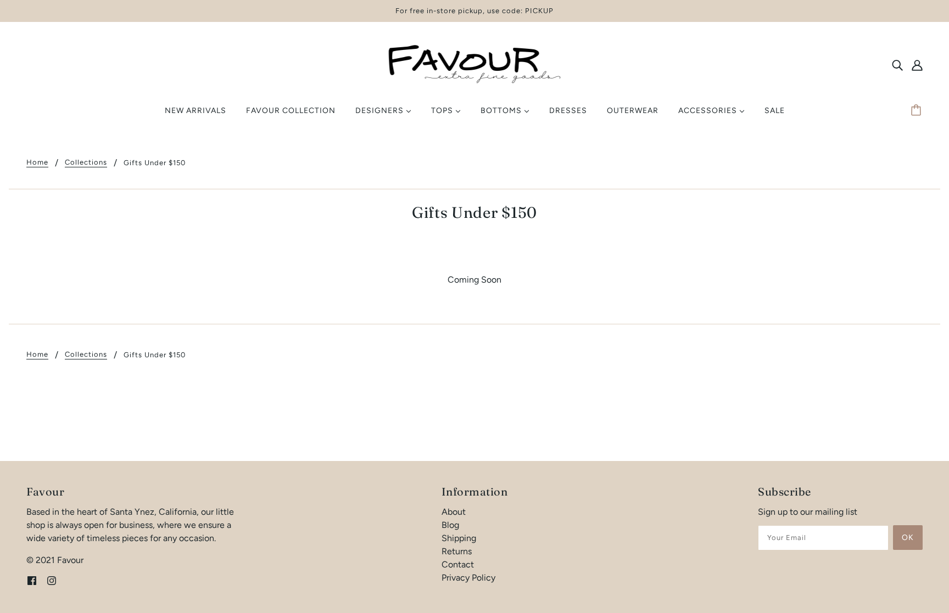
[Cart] (917, 111)
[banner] (474, 64)
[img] (897, 65)
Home (37, 162)
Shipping (459, 538)
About (454, 512)
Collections (86, 162)
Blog (450, 525)
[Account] (917, 65)
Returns (457, 551)
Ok (908, 537)
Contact (458, 564)
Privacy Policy (468, 577)
